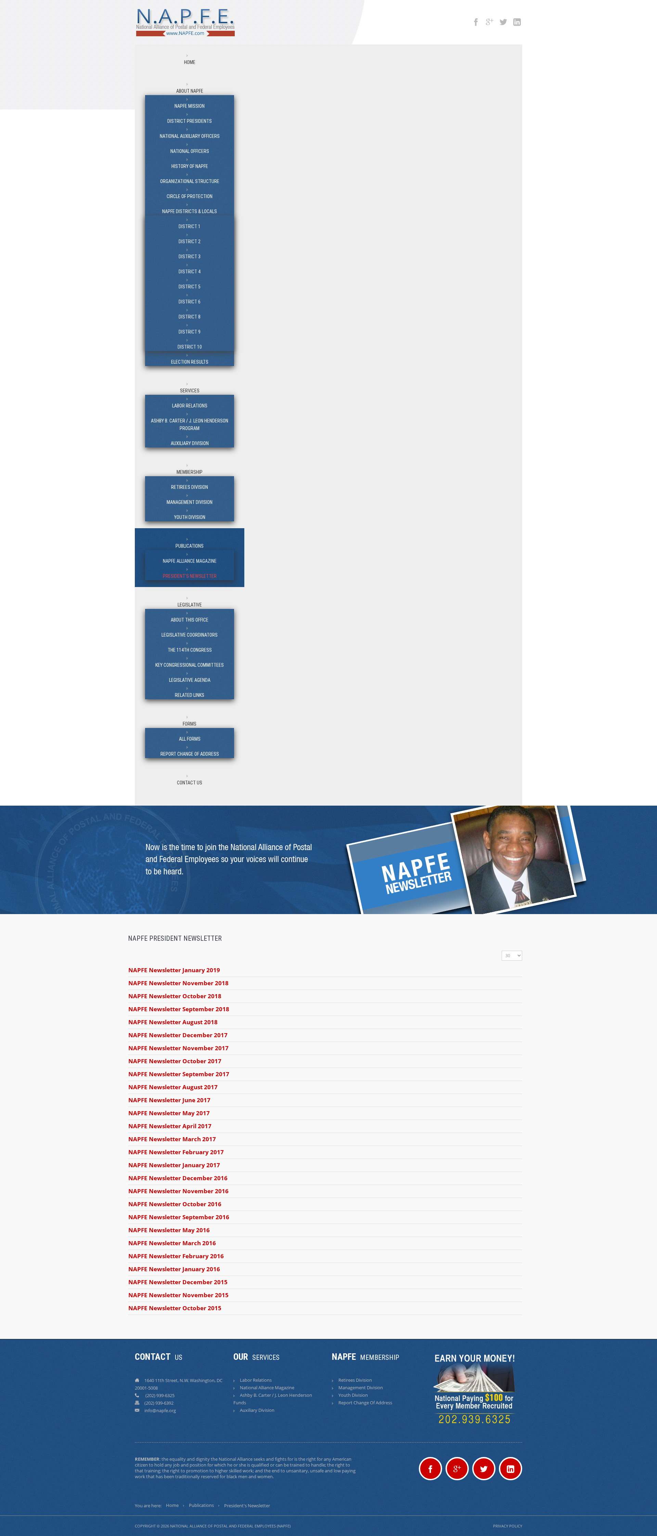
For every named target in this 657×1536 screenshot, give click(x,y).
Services (189, 390)
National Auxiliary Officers (190, 136)
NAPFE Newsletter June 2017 (169, 1100)
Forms (189, 724)
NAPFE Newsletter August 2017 (173, 1087)
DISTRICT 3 (190, 256)
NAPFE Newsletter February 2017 (176, 1152)
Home (189, 62)
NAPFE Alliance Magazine (190, 561)
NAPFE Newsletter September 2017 (178, 1074)
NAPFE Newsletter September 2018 (178, 1009)
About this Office (189, 620)
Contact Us (189, 782)
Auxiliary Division (190, 443)
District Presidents (189, 121)
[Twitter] (503, 19)
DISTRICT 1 (190, 226)
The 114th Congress (190, 650)
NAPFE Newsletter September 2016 (178, 1217)
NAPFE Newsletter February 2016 (176, 1256)
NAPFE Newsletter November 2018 (178, 983)
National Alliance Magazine (267, 1387)
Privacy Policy (507, 1526)
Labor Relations (189, 405)
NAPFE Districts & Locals (189, 211)
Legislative (190, 605)
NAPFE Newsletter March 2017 (172, 1139)
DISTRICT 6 (190, 301)
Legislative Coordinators (190, 635)
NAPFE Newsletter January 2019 (174, 970)
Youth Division (189, 517)
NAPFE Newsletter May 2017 (169, 1113)
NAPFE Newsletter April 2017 (169, 1126)
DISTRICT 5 (190, 286)
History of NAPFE (189, 166)
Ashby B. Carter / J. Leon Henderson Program (189, 424)
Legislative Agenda (189, 680)
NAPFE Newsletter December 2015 (178, 1282)
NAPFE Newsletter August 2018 (173, 1022)
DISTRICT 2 (190, 241)
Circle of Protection (189, 196)
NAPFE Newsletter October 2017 (174, 1061)
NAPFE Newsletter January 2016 (174, 1269)
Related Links (189, 695)
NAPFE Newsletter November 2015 (178, 1295)
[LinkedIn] (517, 19)
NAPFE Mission (190, 106)
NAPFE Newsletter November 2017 (178, 1048)
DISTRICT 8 (190, 317)
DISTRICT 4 (190, 271)
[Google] (490, 19)
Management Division (189, 502)
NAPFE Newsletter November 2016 (178, 1191)
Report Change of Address (189, 754)
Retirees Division (189, 487)
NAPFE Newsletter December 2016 (178, 1178)
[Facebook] (476, 19)
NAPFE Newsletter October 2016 (174, 1204)
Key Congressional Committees (189, 665)
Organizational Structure (189, 181)
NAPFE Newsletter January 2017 (174, 1165)
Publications (190, 546)
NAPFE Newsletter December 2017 (178, 1035)
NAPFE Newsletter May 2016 (169, 1230)
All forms (190, 739)
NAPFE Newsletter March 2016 (172, 1243)
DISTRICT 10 (190, 347)
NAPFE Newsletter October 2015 (174, 1308)
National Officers (189, 151)
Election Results (189, 362)
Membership (190, 472)
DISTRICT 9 (190, 332)
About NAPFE (189, 91)
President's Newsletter (190, 576)
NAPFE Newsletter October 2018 (174, 996)
